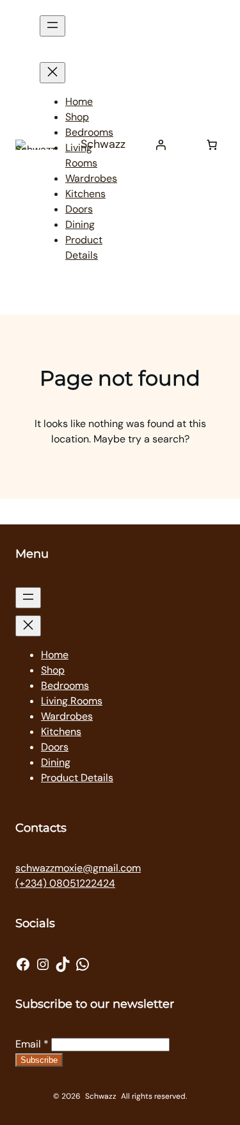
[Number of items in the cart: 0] (212, 145)
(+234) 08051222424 (65, 883)
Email (32, 1044)
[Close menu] (52, 72)
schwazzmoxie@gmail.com (78, 868)
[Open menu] (52, 25)
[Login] (160, 145)
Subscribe (39, 1060)
